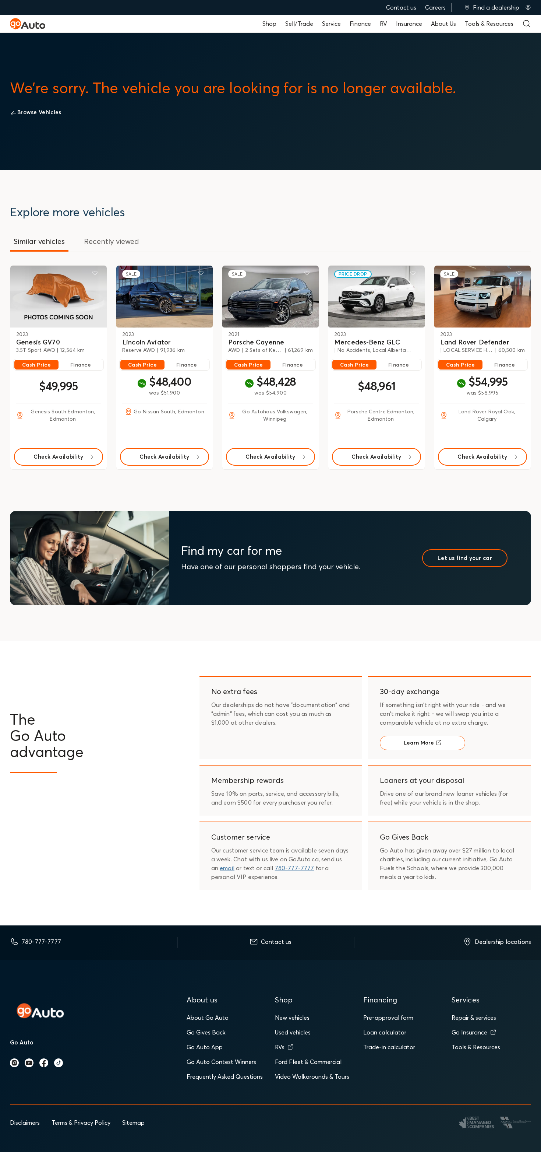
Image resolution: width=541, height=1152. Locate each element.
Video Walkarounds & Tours (312, 1076)
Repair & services (474, 1017)
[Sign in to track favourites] (96, 274)
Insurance (409, 23)
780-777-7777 (294, 868)
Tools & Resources (489, 23)
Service (331, 23)
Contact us (401, 7)
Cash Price (36, 364)
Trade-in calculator (389, 1047)
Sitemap (133, 1122)
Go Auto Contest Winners (221, 1061)
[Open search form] (526, 23)
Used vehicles (293, 1032)
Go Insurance (469, 1032)
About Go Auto (208, 1017)
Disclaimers (25, 1122)
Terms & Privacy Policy (81, 1122)
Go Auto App (205, 1047)
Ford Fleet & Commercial (308, 1061)
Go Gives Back (206, 1032)
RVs (279, 1047)
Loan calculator (384, 1032)
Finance (360, 23)
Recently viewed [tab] (111, 241)
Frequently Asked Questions (225, 1076)
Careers (435, 7)
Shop (269, 23)
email (227, 868)
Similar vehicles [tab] (39, 241)
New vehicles (292, 1017)
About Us (443, 23)
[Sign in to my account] (528, 7)
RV (383, 23)
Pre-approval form (388, 1017)
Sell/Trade (299, 23)
